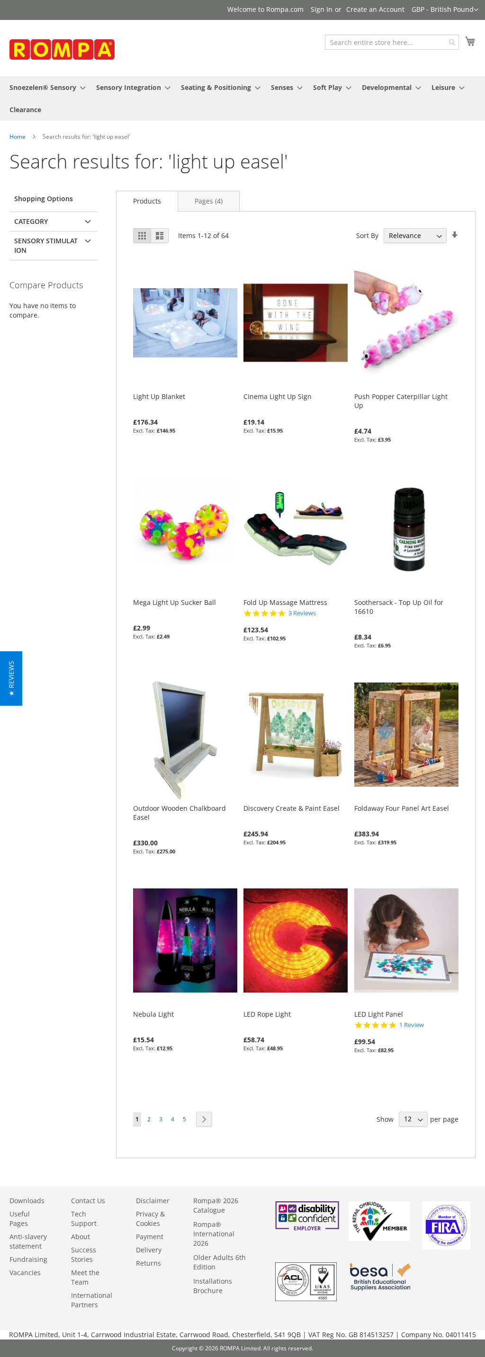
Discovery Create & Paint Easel (291, 808)
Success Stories (83, 1254)
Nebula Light (153, 1014)
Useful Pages (19, 1218)
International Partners (91, 1300)
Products (147, 200)
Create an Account (375, 9)
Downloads (27, 1200)
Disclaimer (153, 1200)
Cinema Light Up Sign (277, 396)
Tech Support (84, 1218)
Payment (149, 1236)
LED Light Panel (378, 1014)
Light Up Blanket (159, 396)
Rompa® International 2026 (213, 1234)
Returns (148, 1263)
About (80, 1236)
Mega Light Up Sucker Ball (174, 602)
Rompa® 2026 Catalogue (215, 1205)
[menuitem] (45, 87)
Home (17, 137)
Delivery (149, 1249)
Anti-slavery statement (28, 1241)
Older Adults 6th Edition (219, 1262)
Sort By (367, 235)
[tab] (147, 201)
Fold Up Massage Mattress (285, 602)
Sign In (321, 9)
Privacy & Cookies (150, 1218)
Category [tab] (31, 221)
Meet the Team (85, 1277)
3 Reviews (302, 613)
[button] (445, 10)
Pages (209, 200)
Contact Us (88, 1200)
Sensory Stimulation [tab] (46, 245)
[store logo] (80, 51)
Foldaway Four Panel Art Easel (401, 808)
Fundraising (28, 1259)
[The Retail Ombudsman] (379, 1238)
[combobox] (392, 42)
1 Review (411, 1025)
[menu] (242, 98)
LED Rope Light (267, 1014)
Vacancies (25, 1272)
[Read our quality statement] (306, 1298)
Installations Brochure (212, 1286)
